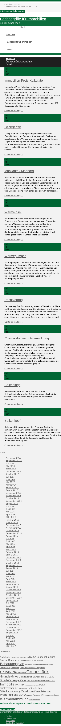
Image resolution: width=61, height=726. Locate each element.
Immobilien (19, 685)
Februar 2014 (12, 584)
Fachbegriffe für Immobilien (23, 19)
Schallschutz (36, 688)
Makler (42, 684)
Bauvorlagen (38, 660)
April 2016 (10, 514)
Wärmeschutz (34, 700)
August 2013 (12, 600)
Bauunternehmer (27, 660)
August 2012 (12, 632)
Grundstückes (38, 677)
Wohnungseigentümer (50, 695)
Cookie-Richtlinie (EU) (15, 723)
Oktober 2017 (12, 474)
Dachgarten (12, 127)
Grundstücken (25, 676)
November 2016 (13, 495)
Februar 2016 (12, 520)
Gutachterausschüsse (46, 681)
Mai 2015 (10, 544)
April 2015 (10, 546)
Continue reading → (13, 110)
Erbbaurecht (15, 668)
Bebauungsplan (12, 664)
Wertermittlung (9, 694)
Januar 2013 (12, 619)
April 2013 (10, 611)
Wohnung (36, 695)
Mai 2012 (10, 641)
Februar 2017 (12, 487)
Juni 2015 (10, 541)
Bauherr (4, 660)
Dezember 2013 (13, 589)
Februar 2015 (12, 552)
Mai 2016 (10, 512)
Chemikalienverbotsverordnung (26, 338)
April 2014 (10, 579)
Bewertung (28, 664)
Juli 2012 (10, 635)
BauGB (32, 657)
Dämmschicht (5, 668)
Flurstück (23, 668)
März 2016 (11, 517)
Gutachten (32, 680)
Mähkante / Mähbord (19, 171)
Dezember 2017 (13, 471)
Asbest (14, 657)
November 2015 (13, 528)
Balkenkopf (12, 421)
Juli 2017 (10, 477)
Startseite (10, 34)
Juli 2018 (10, 463)
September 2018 (14, 460)
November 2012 (13, 625)
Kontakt (9, 49)
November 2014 (13, 560)
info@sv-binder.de (13, 4)
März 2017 (11, 485)
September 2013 (14, 598)
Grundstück (37, 671)
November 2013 (13, 592)
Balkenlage (12, 385)
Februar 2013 (12, 616)
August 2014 (12, 568)
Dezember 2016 (13, 493)
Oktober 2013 (12, 595)
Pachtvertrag (13, 300)
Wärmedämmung (14, 699)
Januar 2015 (12, 555)
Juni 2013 (10, 606)
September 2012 (14, 630)
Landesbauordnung (31, 685)
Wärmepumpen (15, 256)
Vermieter (41, 691)
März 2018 (11, 468)
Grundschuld (21, 672)
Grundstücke (9, 676)
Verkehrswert (28, 691)
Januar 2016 (12, 522)
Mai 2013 (10, 608)
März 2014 (11, 581)
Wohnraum (28, 695)
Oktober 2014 (12, 563)
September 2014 (14, 565)
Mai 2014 (10, 576)
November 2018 (13, 458)
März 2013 (11, 614)
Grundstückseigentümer (13, 680)
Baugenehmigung (46, 657)
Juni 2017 (10, 479)
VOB (49, 691)
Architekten (5, 657)
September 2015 (14, 533)
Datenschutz (11, 718)
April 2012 (10, 643)
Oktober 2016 (12, 498)
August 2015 (12, 536)
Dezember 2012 (13, 622)
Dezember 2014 (13, 557)
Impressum (10, 721)
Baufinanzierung (23, 657)
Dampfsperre (47, 664)
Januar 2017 (12, 490)
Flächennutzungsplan (36, 668)
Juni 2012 (10, 638)
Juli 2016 (10, 506)
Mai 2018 (10, 466)
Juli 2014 (10, 571)
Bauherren (13, 660)
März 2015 (11, 549)
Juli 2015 (10, 538)
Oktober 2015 (12, 530)
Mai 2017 (10, 482)
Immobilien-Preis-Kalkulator (24, 80)
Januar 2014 (12, 587)
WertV (21, 695)
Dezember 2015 (13, 525)
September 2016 (14, 501)
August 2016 (12, 503)
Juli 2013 (10, 603)
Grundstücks (49, 677)
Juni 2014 (10, 573)
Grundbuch (8, 672)
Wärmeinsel (12, 212)
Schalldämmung (24, 688)
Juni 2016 (10, 509)
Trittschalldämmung (10, 691)
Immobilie (7, 684)
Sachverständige (9, 688)
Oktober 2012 (12, 627)
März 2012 (11, 646)
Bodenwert (37, 664)
